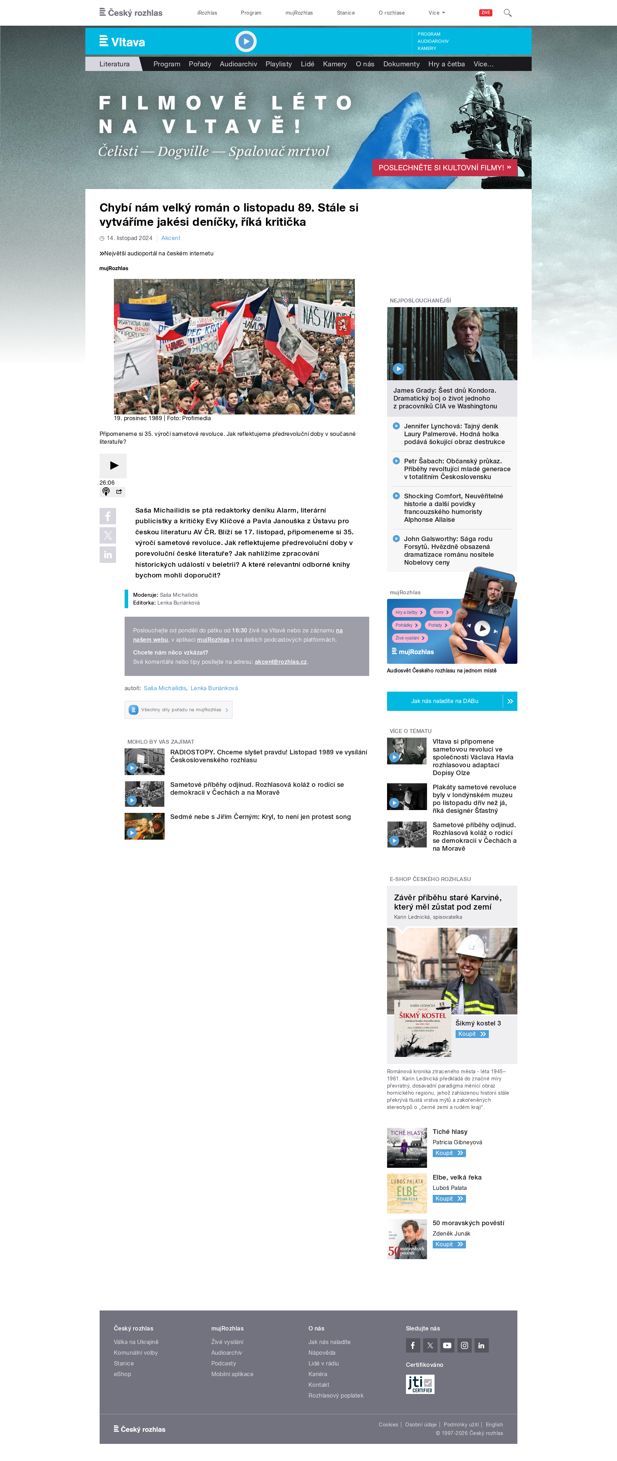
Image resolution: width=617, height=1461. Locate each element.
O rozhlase (392, 13)
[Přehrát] (113, 466)
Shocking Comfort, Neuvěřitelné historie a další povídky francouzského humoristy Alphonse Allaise (453, 507)
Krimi (438, 612)
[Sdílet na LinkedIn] (108, 554)
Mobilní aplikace (232, 1374)
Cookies (388, 1424)
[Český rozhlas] (131, 13)
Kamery (427, 48)
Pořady (200, 64)
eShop (122, 1374)
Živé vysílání (407, 638)
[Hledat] (507, 13)
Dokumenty (401, 64)
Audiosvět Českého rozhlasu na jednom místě (442, 670)
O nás (365, 64)
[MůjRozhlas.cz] (114, 269)
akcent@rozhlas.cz (281, 661)
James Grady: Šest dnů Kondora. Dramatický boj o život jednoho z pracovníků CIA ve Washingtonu (445, 398)
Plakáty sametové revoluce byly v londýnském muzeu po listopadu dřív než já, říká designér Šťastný (474, 798)
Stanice (346, 13)
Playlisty (279, 64)
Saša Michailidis (165, 688)
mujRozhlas (299, 13)
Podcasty (223, 1363)
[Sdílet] (118, 492)
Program (251, 13)
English (494, 1424)
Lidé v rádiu (323, 1363)
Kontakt (318, 1384)
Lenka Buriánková (214, 688)
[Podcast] (106, 492)
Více (484, 64)
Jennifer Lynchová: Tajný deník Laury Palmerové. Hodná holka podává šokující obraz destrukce (454, 434)
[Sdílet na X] (108, 535)
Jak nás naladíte (329, 1342)
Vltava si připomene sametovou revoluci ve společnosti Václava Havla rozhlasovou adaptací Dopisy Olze (473, 757)
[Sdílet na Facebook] (108, 516)
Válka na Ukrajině (136, 1342)
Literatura (115, 64)
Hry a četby (406, 612)
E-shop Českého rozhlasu (430, 879)
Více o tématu (411, 731)
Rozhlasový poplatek (335, 1395)
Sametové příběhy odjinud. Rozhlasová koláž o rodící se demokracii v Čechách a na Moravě (257, 788)
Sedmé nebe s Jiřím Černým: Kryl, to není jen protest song (260, 816)
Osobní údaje (421, 1424)
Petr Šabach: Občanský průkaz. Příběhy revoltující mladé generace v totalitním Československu (457, 468)
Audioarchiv (433, 41)
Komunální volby (136, 1352)
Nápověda (322, 1352)
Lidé (308, 64)
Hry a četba (446, 64)
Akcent (170, 238)
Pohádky (404, 625)
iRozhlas (207, 13)
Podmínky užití (461, 1424)
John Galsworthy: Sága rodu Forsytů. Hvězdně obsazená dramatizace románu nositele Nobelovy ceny (449, 550)
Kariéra (317, 1374)
